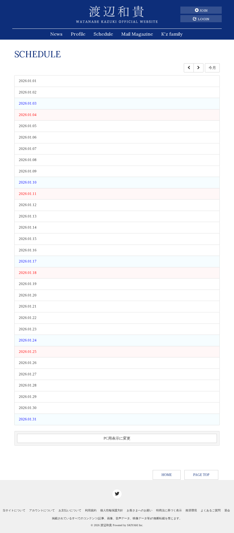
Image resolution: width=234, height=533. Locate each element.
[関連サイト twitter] (117, 494)
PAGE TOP (201, 475)
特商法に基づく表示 (169, 510)
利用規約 (90, 510)
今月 (212, 68)
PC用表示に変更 (117, 438)
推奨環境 (191, 510)
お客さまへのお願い (139, 510)
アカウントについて (42, 510)
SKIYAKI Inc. (135, 525)
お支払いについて (69, 510)
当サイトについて (14, 510)
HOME (167, 475)
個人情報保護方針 (111, 510)
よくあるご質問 (211, 510)
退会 (227, 510)
